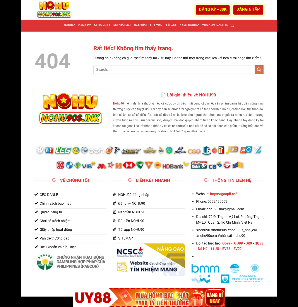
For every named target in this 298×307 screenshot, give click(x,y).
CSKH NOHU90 (189, 25)
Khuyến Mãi (122, 25)
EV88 (226, 249)
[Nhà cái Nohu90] (56, 10)
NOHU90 (69, 25)
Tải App (171, 25)
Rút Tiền (156, 25)
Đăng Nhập (102, 25)
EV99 (237, 249)
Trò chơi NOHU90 (215, 25)
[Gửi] (259, 69)
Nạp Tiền (140, 25)
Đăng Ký (84, 25)
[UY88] (149, 297)
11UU (215, 249)
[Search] (232, 25)
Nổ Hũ (202, 249)
